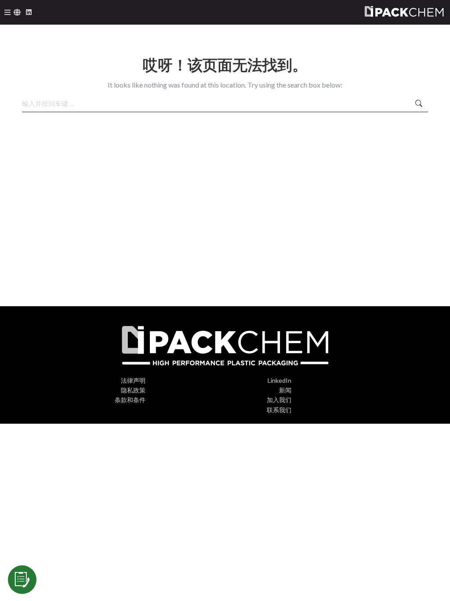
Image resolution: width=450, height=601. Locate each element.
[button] (7, 12)
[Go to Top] (437, 588)
